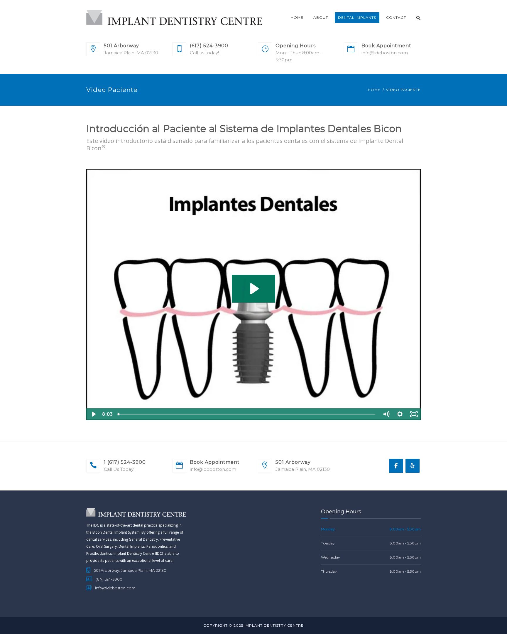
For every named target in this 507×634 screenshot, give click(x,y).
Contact (396, 17)
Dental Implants (357, 17)
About (320, 17)
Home (297, 17)
